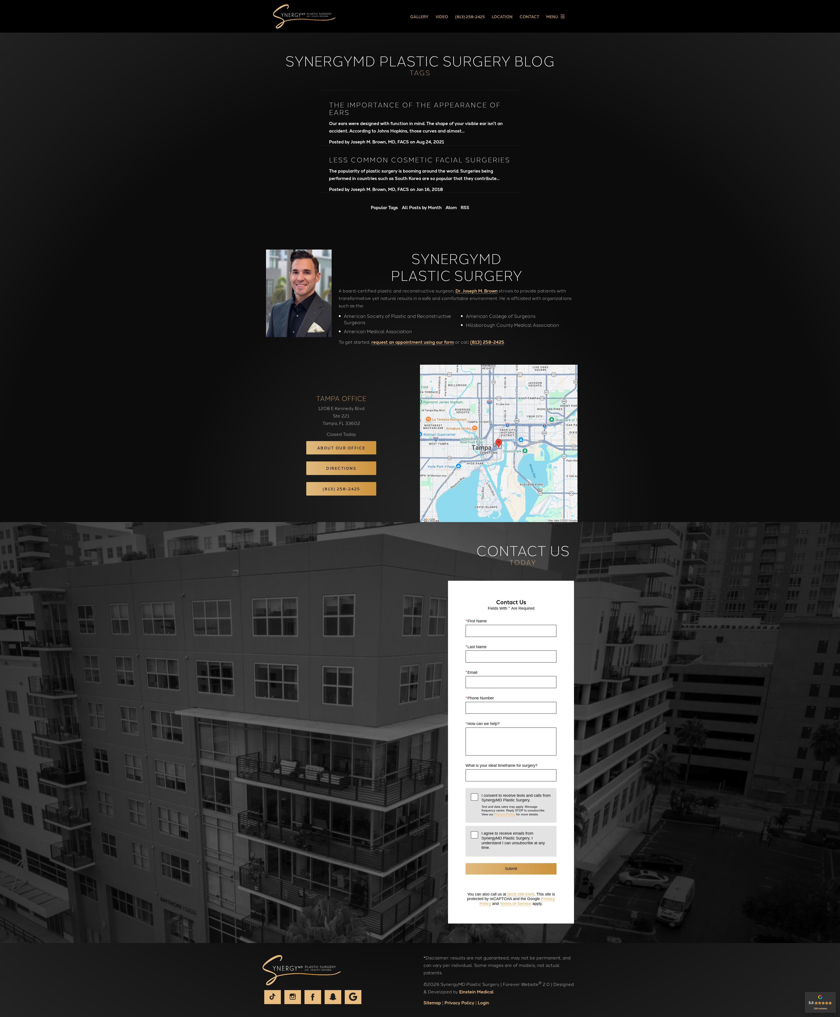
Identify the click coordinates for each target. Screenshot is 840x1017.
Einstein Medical (476, 991)
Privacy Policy (504, 814)
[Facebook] (312, 997)
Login (483, 1002)
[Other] (333, 997)
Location (502, 16)
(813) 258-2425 (487, 342)
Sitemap (432, 1002)
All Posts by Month (422, 207)
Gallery (419, 16)
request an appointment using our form (412, 342)
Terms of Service (515, 903)
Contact (529, 16)
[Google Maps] (353, 997)
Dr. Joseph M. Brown (476, 290)
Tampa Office (341, 398)
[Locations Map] (499, 443)
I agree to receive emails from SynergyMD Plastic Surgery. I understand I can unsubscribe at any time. (513, 840)
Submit (511, 868)
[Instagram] (292, 997)
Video (442, 16)
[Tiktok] (272, 997)
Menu (552, 16)
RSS (465, 207)
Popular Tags (384, 207)
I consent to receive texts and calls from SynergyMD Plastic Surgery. (516, 804)
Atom (451, 207)
